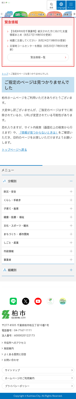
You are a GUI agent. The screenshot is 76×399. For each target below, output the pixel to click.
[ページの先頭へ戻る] (65, 286)
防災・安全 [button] (10, 191)
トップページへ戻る (14, 149)
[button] (51, 5)
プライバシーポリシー (17, 386)
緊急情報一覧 (38, 57)
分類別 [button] (12, 181)
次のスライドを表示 (74, 14)
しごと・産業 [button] (11, 242)
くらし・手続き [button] (12, 200)
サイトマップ (12, 370)
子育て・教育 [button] (11, 208)
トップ (5, 74)
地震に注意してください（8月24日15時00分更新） (39, 40)
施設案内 (9, 348)
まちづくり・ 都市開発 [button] (16, 234)
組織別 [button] (12, 270)
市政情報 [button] (9, 251)
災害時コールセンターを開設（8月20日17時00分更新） (39, 48)
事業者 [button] (7, 259)
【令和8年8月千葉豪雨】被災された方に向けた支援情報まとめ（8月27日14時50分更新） (38, 33)
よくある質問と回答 (15, 354)
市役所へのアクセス (15, 343)
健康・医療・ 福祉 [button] (14, 217)
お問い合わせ (11, 360)
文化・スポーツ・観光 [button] (16, 225)
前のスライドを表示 (2, 14)
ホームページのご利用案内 (19, 378)
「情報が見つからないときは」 (38, 132)
